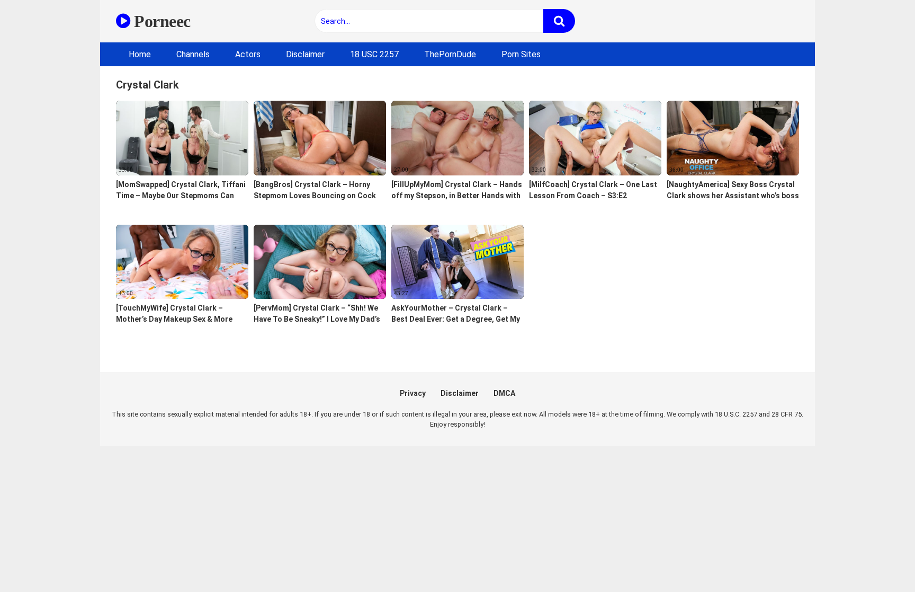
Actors (248, 54)
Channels (193, 54)
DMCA (504, 393)
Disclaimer (305, 54)
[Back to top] (879, 560)
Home (140, 54)
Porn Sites (521, 54)
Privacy (413, 393)
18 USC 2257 (374, 54)
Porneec (160, 21)
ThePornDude (450, 54)
